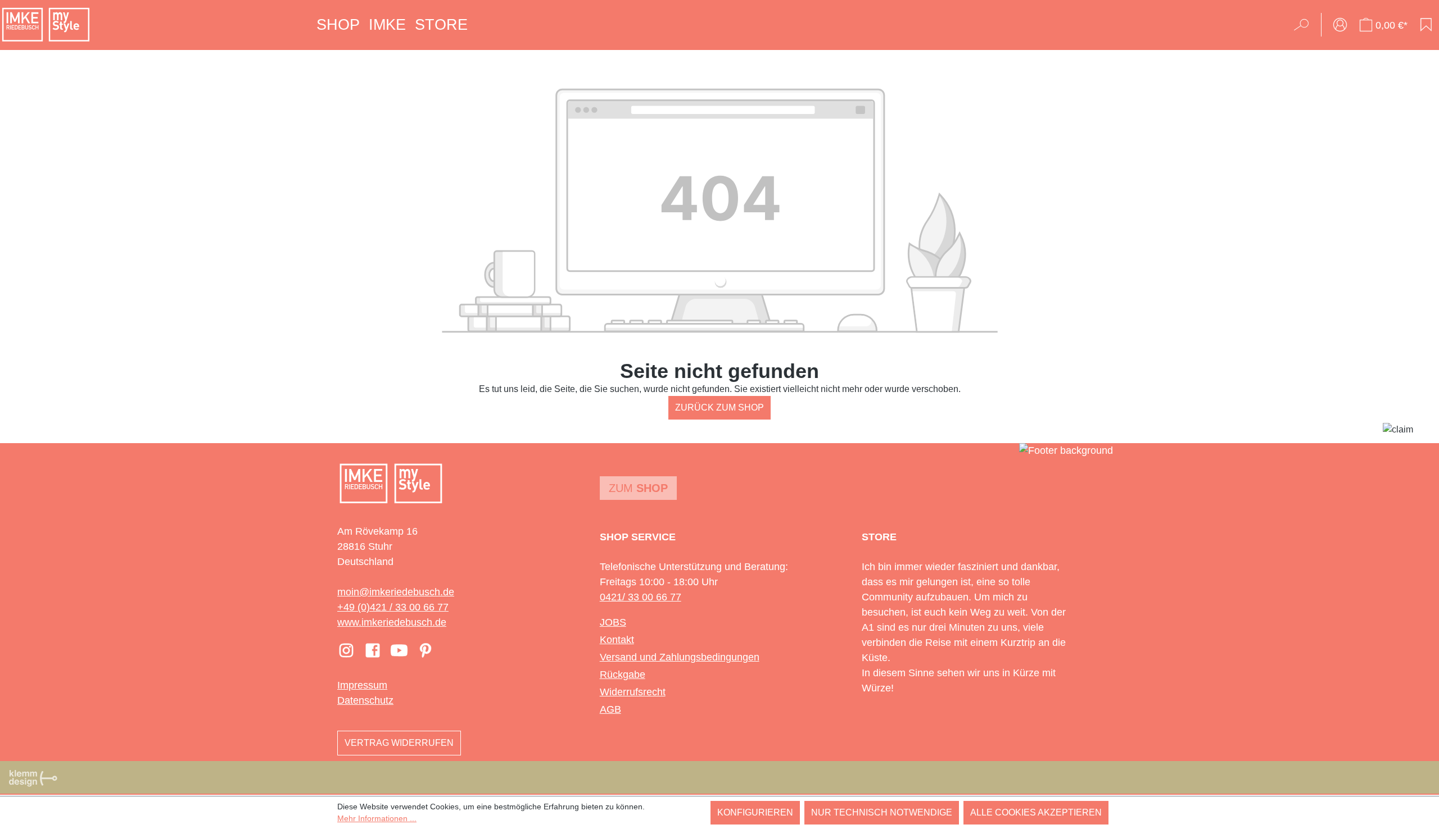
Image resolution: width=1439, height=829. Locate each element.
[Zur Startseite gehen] (46, 25)
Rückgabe (622, 674)
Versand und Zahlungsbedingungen (679, 657)
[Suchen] (1305, 25)
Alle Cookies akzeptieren (1036, 812)
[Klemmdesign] (33, 778)
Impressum (362, 685)
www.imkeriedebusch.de (391, 622)
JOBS (613, 622)
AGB (610, 709)
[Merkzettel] (1426, 25)
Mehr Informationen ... (377, 818)
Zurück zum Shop (719, 407)
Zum (638, 488)
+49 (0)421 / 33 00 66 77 (393, 607)
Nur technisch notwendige (881, 812)
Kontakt (617, 639)
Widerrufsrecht (633, 692)
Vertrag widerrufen (399, 743)
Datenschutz (365, 700)
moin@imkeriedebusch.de (395, 592)
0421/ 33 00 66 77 (640, 597)
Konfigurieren (755, 812)
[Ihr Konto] (1340, 25)
